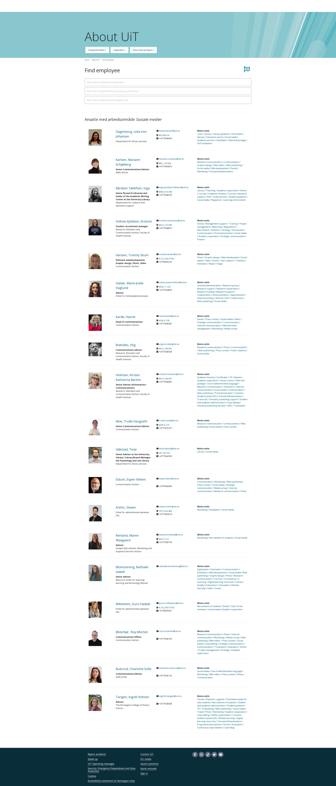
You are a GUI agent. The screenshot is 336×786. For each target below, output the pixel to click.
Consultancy (230, 578)
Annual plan (238, 230)
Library (207, 134)
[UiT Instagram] (201, 754)
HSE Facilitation (204, 143)
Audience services (205, 140)
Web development (220, 168)
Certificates (222, 377)
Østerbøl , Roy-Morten (132, 632)
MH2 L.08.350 (165, 378)
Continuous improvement (209, 727)
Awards (237, 377)
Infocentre (229, 386)
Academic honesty (217, 193)
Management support (216, 223)
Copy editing (233, 402)
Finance (201, 239)
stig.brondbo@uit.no (169, 344)
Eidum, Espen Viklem (131, 479)
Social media (231, 137)
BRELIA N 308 (165, 191)
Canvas (238, 582)
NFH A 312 (164, 539)
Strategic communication (233, 236)
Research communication (209, 162)
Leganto (220, 699)
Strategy (226, 230)
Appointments (237, 294)
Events (234, 168)
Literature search (214, 137)
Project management (208, 650)
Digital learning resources (220, 582)
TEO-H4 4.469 (165, 511)
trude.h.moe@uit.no (168, 420)
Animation (202, 263)
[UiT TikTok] (208, 754)
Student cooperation (208, 236)
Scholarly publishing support (223, 399)
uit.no (87, 60)
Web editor (219, 165)
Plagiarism (216, 200)
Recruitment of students (221, 537)
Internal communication (209, 325)
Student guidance (237, 196)
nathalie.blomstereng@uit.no (173, 566)
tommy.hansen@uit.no (170, 254)
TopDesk (240, 260)
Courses (202, 193)
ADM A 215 (164, 425)
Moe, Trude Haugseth (131, 421)
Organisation (119, 50)
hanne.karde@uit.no (169, 316)
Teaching (210, 190)
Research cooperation (227, 288)
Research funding (205, 291)
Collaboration (204, 294)
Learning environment (234, 200)
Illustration (215, 569)
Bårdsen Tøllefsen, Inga (133, 188)
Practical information (96, 50)
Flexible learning (226, 718)
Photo (200, 257)
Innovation (224, 585)
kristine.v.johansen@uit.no (172, 220)
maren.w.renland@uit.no (171, 534)
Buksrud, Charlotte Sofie (133, 669)
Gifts (229, 405)
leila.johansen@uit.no (169, 130)
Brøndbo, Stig (126, 345)
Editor (237, 319)
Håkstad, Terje (126, 449)
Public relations (238, 350)
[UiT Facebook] (195, 754)
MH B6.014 (164, 135)
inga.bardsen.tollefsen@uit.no (173, 187)
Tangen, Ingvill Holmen (132, 697)
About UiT (95, 60)
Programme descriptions (209, 724)
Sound (218, 588)
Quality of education (207, 585)
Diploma (210, 699)
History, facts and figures (143, 50)
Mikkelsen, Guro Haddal (133, 604)
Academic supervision (227, 190)
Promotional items (223, 233)
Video (207, 260)
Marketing (202, 171)
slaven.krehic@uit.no (169, 506)
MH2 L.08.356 (165, 348)
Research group (230, 285)
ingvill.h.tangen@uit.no (170, 696)
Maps (212, 263)
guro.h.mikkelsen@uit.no (171, 603)
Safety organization (221, 715)
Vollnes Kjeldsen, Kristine (134, 221)
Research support (206, 288)
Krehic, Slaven (126, 507)
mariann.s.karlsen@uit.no (171, 158)
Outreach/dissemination (221, 171)
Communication (231, 162)
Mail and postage (237, 140)
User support (227, 260)
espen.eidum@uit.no (169, 478)
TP (230, 377)
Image (219, 263)
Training (233, 223)
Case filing (229, 727)
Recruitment (203, 230)
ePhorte (219, 298)
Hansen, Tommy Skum (132, 255)
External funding (205, 298)
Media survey (230, 328)
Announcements (220, 294)
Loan (199, 134)
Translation (239, 405)
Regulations (230, 226)
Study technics (220, 196)
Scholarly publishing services (211, 405)
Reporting (217, 226)
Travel (200, 711)
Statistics (215, 230)
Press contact (212, 319)
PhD (209, 196)
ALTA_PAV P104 (166, 607)
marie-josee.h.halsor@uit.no (173, 282)
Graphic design (204, 165)
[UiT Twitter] (214, 754)
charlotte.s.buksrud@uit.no (172, 668)
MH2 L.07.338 (165, 225)
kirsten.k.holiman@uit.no (171, 374)
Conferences (236, 298)
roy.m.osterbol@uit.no (170, 631)
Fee (227, 298)
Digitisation (203, 569)
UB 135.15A (164, 453)
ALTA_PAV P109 (166, 258)
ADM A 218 (164, 320)
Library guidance (221, 134)
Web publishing (234, 165)
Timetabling (208, 708)
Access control (227, 380)
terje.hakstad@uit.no (169, 448)
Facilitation (221, 140)
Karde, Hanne (125, 317)
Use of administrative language (222, 383)
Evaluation (233, 646)
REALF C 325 (164, 286)
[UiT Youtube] (221, 754)
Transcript (202, 399)
